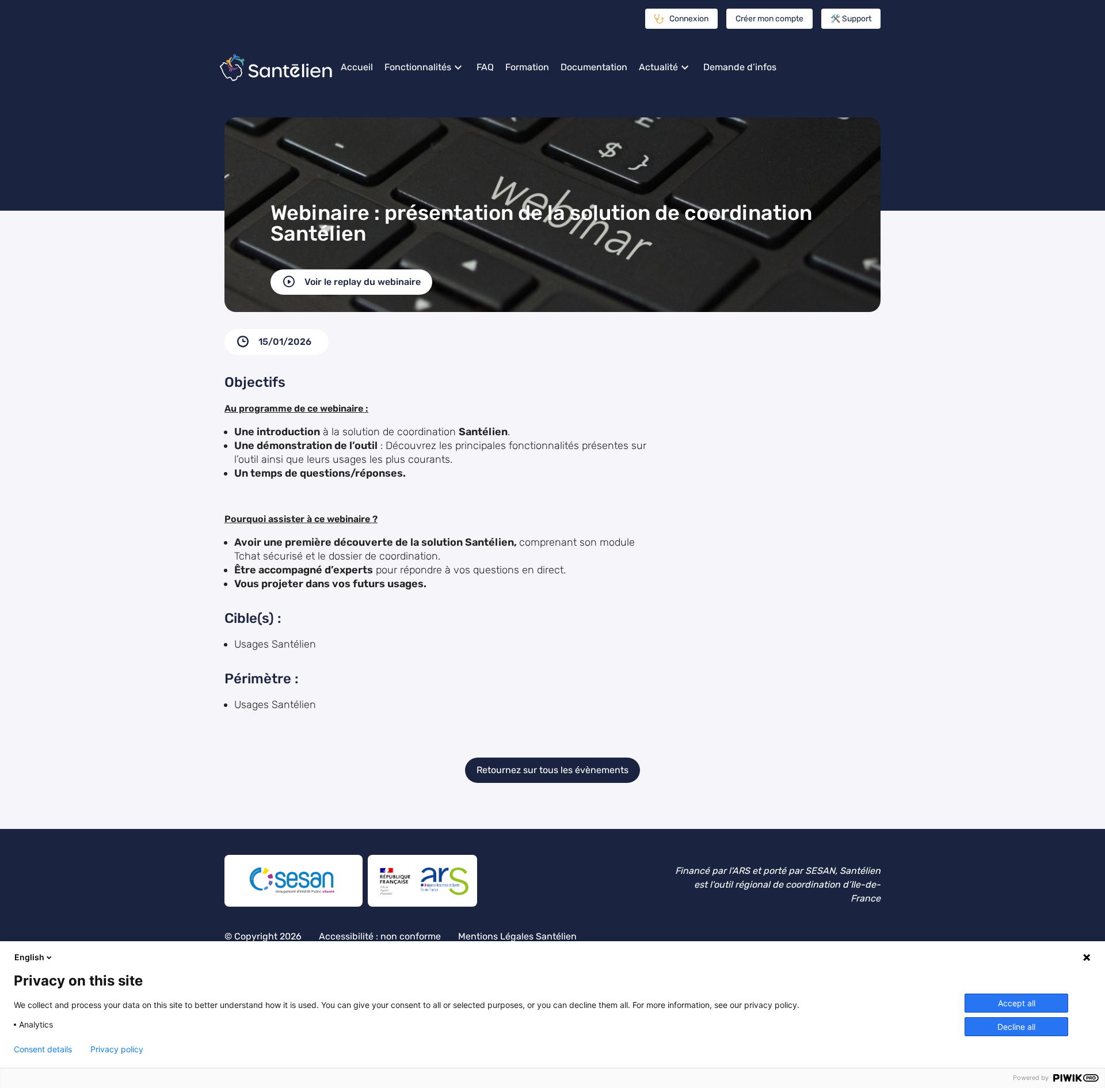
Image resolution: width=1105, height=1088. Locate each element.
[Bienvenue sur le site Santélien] (276, 67)
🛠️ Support (850, 19)
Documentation (594, 67)
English (29, 957)
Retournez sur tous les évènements (552, 769)
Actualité (658, 67)
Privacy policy (116, 1049)
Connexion (688, 19)
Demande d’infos (739, 67)
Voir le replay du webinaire (362, 281)
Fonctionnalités (417, 67)
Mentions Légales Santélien (517, 936)
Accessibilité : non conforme (380, 936)
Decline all (1016, 1027)
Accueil (357, 67)
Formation (527, 67)
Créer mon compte (769, 19)
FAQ (485, 67)
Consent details (43, 1049)
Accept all (1016, 1003)
